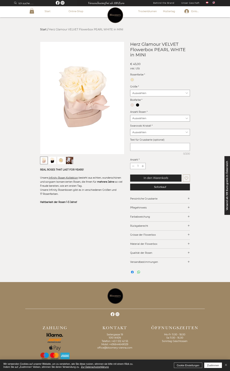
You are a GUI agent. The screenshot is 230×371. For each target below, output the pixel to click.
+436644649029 (118, 344)
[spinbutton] (138, 166)
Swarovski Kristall (141, 125)
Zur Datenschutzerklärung (95, 366)
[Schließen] (226, 365)
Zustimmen (213, 365)
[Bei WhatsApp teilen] (139, 272)
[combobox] (160, 93)
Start (43, 29)
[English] (213, 2)
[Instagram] (62, 3)
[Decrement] (133, 166)
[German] (207, 2)
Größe (134, 86)
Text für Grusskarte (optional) (147, 139)
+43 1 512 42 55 (119, 341)
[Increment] (143, 166)
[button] (31, 11)
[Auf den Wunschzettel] (186, 178)
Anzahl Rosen (138, 111)
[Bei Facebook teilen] (132, 272)
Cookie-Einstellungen (188, 365)
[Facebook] (58, 3)
